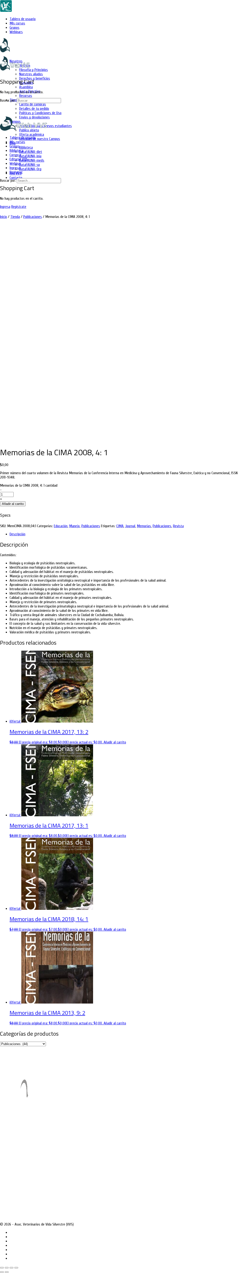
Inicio (3, 217)
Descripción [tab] (17, 534)
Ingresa (5, 206)
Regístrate (18, 206)
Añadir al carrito (13, 504)
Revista (178, 526)
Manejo (74, 526)
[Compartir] (11, 1267)
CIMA (119, 526)
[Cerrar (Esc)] (16, 1267)
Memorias (144, 526)
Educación (60, 526)
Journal (130, 526)
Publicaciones (32, 217)
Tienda (15, 217)
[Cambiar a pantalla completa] (7, 1267)
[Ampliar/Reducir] (2, 1267)
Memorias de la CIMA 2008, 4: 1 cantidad (28, 485)
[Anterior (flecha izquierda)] (2, 1272)
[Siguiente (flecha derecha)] (7, 1272)
